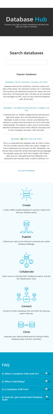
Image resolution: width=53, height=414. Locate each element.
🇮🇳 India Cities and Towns (31, 139)
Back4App (9, 82)
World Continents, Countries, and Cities (31, 82)
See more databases (26, 170)
